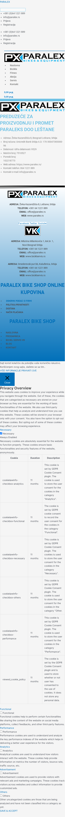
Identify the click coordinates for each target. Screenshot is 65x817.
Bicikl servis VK (15, 340)
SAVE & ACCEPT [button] (9, 810)
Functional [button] (5, 709)
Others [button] (3, 792)
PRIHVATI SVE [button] (29, 370)
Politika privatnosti (17, 304)
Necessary (8, 433)
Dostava (10, 308)
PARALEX (5, 2)
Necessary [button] (5, 429)
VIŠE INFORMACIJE (10, 370)
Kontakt (14, 84)
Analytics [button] (5, 746)
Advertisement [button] (8, 769)
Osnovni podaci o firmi (19, 300)
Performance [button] (7, 728)
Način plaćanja (14, 312)
